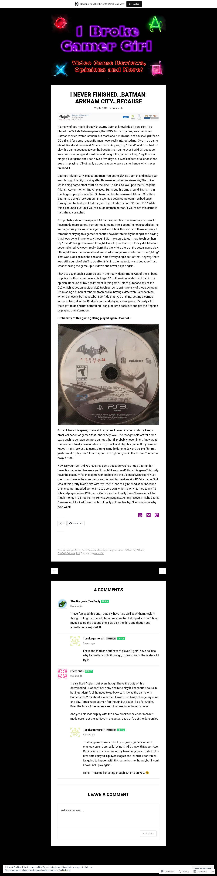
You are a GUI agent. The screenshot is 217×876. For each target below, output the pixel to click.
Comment (148, 833)
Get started (134, 4)
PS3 (78, 553)
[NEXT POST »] (162, 571)
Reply (105, 601)
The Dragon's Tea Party (85, 601)
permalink (99, 553)
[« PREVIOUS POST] (54, 571)
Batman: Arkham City (126, 550)
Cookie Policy (65, 870)
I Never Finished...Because (93, 550)
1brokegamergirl (94, 638)
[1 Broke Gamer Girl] (108, 46)
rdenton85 (77, 671)
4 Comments (116, 108)
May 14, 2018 (100, 108)
